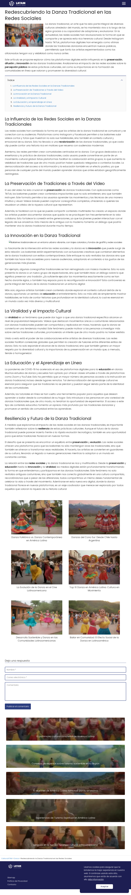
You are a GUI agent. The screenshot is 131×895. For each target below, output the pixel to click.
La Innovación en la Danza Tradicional (32, 93)
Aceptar (104, 886)
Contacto (11, 884)
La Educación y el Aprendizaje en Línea (32, 102)
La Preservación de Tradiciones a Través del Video (38, 89)
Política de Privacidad (17, 881)
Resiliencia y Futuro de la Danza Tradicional (34, 106)
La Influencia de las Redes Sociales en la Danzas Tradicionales (43, 85)
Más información (96, 879)
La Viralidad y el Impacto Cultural (29, 98)
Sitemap (11, 877)
